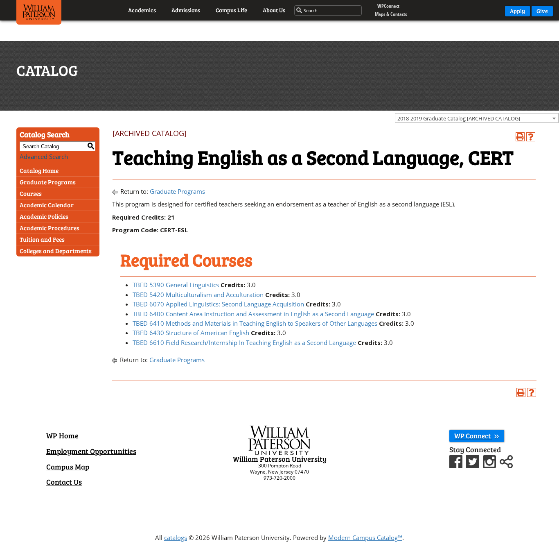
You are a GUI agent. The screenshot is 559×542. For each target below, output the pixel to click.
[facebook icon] (456, 461)
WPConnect (388, 5)
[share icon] (506, 461)
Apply (517, 11)
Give (542, 11)
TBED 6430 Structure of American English (191, 333)
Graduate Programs (48, 182)
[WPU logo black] (39, 14)
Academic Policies (44, 216)
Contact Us (64, 482)
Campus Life (231, 10)
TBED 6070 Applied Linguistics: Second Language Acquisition (218, 304)
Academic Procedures (49, 228)
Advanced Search (44, 156)
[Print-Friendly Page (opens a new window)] (520, 136)
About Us (274, 10)
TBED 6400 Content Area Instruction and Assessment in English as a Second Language (253, 314)
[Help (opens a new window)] (530, 136)
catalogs (175, 537)
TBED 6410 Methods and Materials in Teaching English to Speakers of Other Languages (255, 323)
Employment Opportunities (91, 451)
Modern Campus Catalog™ (365, 537)
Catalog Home (39, 170)
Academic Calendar (47, 205)
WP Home (62, 435)
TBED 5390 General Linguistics (176, 285)
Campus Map (67, 467)
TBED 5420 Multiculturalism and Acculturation (198, 294)
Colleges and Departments (56, 251)
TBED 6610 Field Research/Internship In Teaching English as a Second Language (244, 342)
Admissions (185, 10)
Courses (31, 193)
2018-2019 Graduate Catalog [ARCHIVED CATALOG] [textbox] (458, 118)
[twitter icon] (473, 461)
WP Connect (473, 435)
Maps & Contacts (391, 14)
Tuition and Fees (42, 239)
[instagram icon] (490, 461)
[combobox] (477, 118)
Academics (142, 10)
